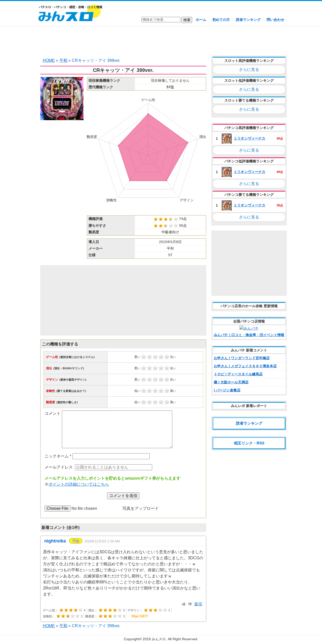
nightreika (55, 540)
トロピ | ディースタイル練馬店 (238, 374)
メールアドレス (59, 467)
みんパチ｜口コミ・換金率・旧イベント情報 (249, 335)
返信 (198, 604)
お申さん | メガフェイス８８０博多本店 (245, 366)
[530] (184, 604)
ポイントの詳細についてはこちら (79, 484)
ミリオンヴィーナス (249, 138)
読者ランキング (248, 20)
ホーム (201, 20)
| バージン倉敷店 (227, 390)
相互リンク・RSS (249, 443)
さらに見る (249, 69)
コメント (53, 413)
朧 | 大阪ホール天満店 (231, 382)
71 (75, 541)
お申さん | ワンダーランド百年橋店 (242, 358)
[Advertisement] (161, 40)
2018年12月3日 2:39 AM (102, 541)
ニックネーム (58, 456)
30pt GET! (139, 616)
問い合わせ (275, 20)
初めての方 (221, 20)
